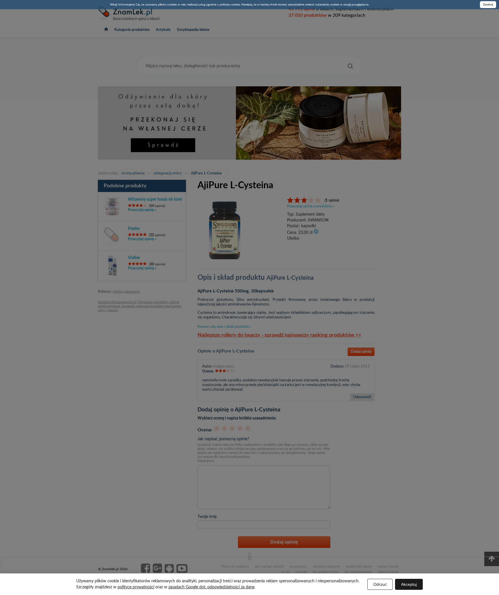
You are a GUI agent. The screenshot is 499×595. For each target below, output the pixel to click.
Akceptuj (409, 584)
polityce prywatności (136, 587)
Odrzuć (380, 584)
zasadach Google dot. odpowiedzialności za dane (211, 587)
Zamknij (488, 4)
